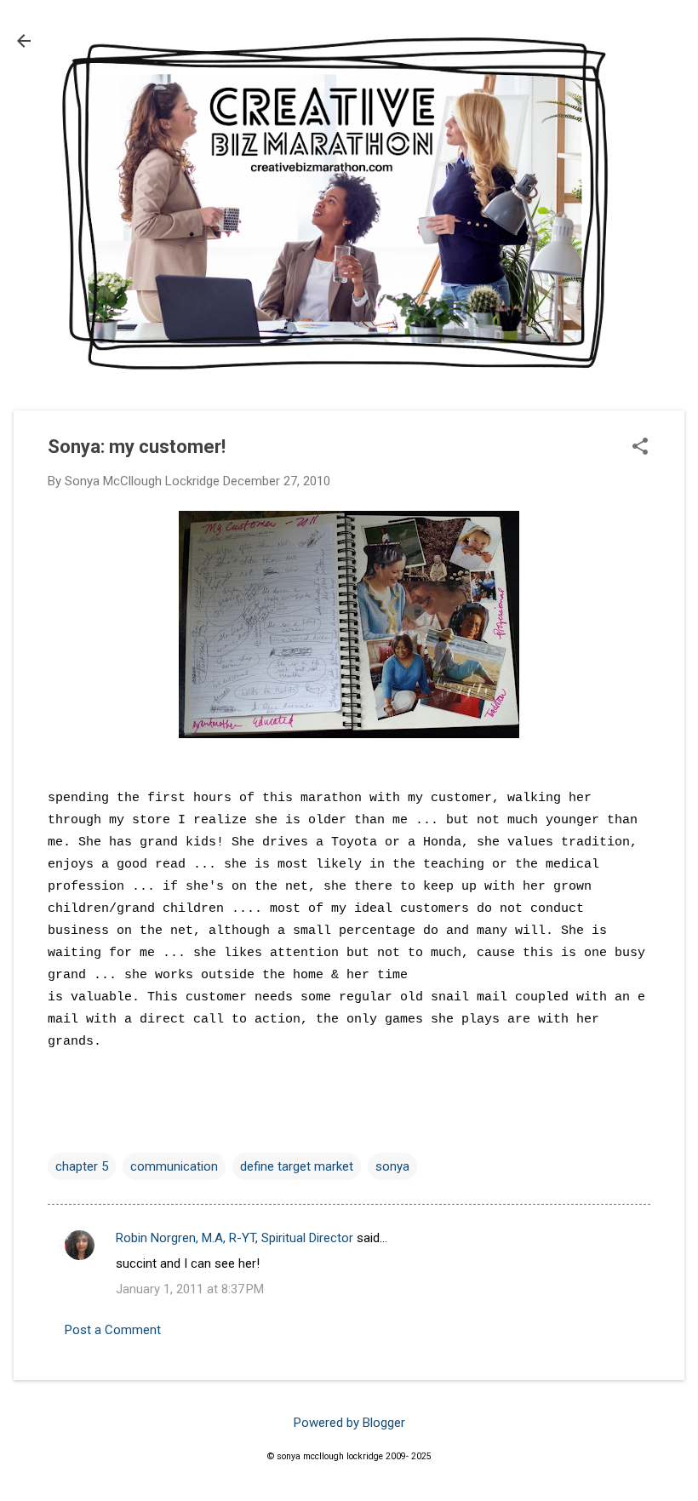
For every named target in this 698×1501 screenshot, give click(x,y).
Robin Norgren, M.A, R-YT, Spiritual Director (234, 1238)
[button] (640, 448)
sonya (392, 1166)
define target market (296, 1166)
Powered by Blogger (349, 1422)
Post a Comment (113, 1330)
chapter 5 (81, 1166)
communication (174, 1166)
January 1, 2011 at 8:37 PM (190, 1289)
